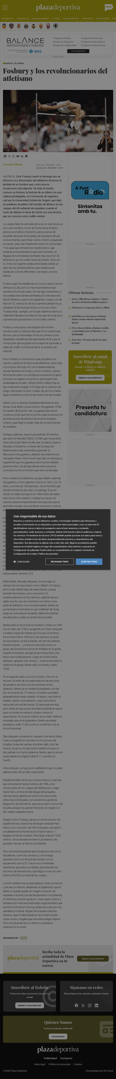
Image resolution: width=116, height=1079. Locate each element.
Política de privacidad (48, 554)
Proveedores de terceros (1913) (41, 535)
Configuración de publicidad (26, 550)
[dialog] (58, 539)
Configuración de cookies (25, 554)
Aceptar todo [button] (89, 561)
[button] (22, 561)
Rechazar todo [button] (59, 561)
